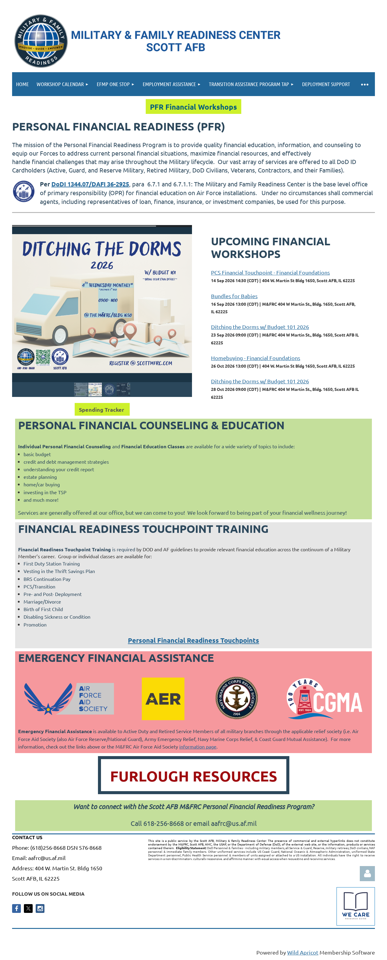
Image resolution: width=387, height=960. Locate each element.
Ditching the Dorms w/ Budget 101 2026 (260, 327)
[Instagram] (40, 908)
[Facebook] (16, 908)
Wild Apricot (302, 952)
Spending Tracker (102, 409)
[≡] (364, 84)
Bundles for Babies (234, 296)
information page (197, 746)
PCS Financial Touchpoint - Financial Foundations (270, 272)
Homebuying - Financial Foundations (255, 358)
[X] (28, 908)
